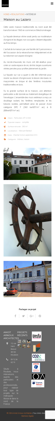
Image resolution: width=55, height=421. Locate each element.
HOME (6, 14)
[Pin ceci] (39, 316)
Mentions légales (27, 416)
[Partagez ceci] (16, 316)
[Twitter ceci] (23, 316)
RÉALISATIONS (17, 14)
